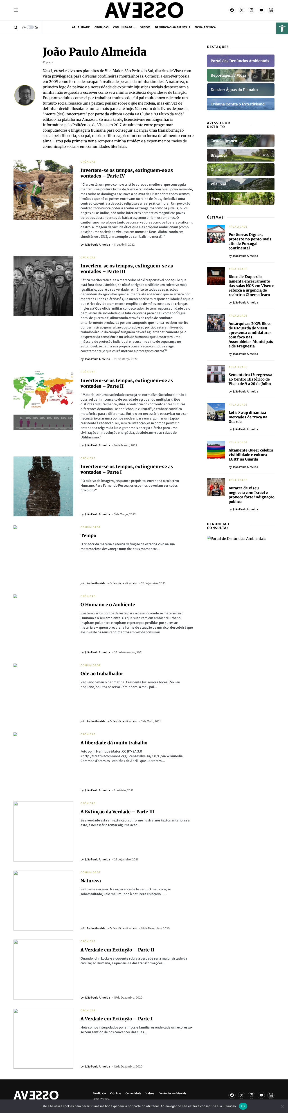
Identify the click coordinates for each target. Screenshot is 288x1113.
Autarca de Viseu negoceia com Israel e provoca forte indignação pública (251, 495)
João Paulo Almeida (93, 583)
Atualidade (238, 226)
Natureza (91, 880)
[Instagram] (251, 10)
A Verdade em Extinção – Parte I (117, 1019)
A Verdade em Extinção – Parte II (117, 950)
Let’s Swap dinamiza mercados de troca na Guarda (248, 417)
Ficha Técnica (101, 1099)
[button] (282, 28)
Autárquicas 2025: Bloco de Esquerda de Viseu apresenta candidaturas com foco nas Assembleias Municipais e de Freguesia (251, 334)
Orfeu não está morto (123, 583)
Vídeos (150, 1093)
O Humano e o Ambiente (108, 604)
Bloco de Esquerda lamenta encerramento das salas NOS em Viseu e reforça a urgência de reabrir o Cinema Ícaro (251, 285)
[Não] (282, 1106)
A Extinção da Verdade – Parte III (118, 811)
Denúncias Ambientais (172, 1093)
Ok (243, 1106)
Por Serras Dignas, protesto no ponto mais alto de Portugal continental (250, 241)
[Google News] (270, 10)
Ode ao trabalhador (102, 673)
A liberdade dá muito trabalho (114, 743)
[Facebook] (232, 10)
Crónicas (88, 161)
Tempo (88, 535)
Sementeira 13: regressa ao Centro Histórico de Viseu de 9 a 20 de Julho (250, 379)
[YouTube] (261, 10)
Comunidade (91, 527)
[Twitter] (241, 10)
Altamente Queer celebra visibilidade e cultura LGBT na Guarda (251, 454)
